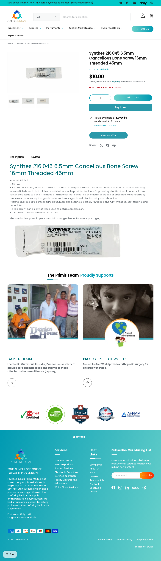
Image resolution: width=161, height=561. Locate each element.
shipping (116, 81)
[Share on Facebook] (108, 145)
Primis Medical (21, 539)
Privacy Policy (105, 539)
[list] (43, 72)
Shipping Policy (145, 539)
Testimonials (97, 480)
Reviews (36, 157)
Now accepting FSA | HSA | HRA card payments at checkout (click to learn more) (50, 2)
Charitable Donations (66, 472)
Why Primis (96, 464)
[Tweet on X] (101, 145)
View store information (105, 125)
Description (17, 157)
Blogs (92, 472)
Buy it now (120, 107)
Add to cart (133, 97)
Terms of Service (144, 546)
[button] (151, 15)
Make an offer (108, 136)
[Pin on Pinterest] (114, 145)
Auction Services (64, 468)
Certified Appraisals (65, 476)
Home (10, 44)
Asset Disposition (64, 464)
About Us (95, 468)
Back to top (79, 436)
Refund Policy (124, 539)
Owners (94, 476)
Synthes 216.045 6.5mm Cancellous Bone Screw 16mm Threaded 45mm (33, 44)
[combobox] (81, 17)
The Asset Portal (63, 460)
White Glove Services (66, 487)
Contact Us (96, 484)
